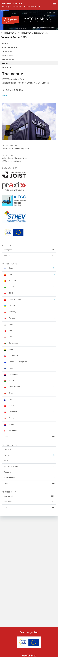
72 (53, 449)
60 (53, 268)
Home (5, 43)
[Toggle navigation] (54, 5)
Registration (8, 59)
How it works (8, 55)
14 (53, 274)
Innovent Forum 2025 (12, 3)
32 (53, 455)
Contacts (6, 67)
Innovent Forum (9, 47)
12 (53, 280)
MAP (4, 95)
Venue (5, 63)
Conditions (7, 51)
